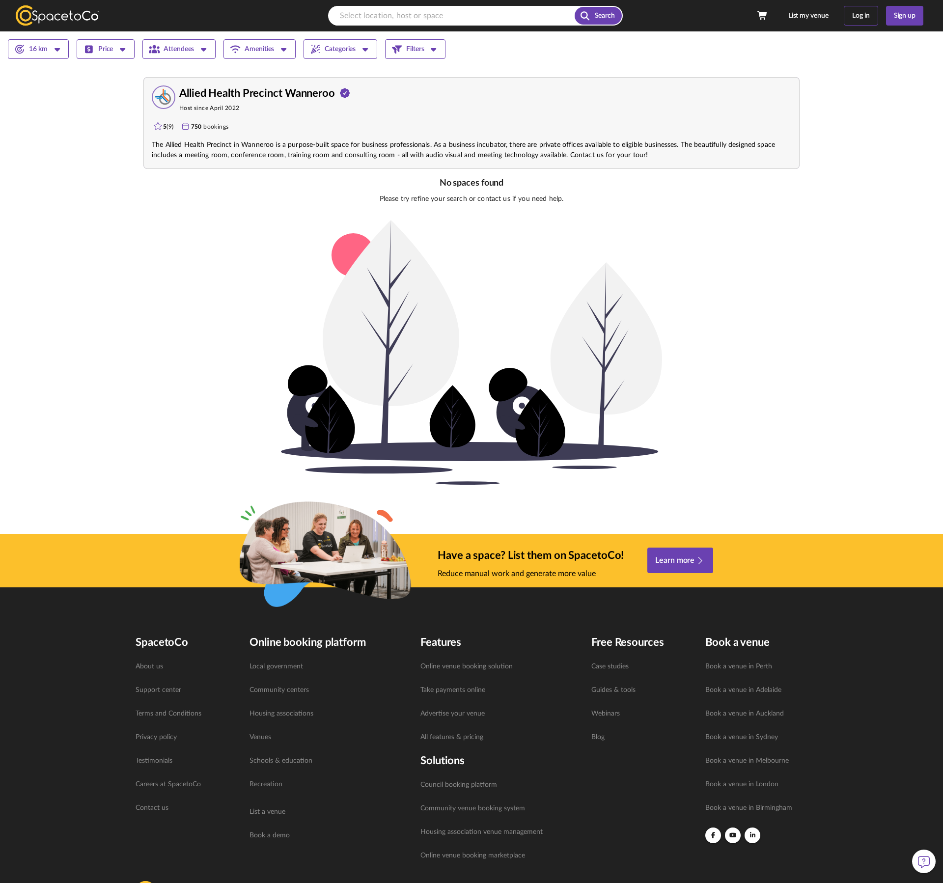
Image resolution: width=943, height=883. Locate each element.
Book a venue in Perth (738, 666)
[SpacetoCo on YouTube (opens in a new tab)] (733, 835)
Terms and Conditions (168, 713)
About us (149, 666)
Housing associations (281, 713)
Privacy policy (156, 737)
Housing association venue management (481, 831)
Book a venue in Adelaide (743, 690)
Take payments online (452, 690)
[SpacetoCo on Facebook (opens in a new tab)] (713, 835)
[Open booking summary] (762, 15)
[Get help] (924, 861)
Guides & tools (613, 690)
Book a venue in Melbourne (747, 760)
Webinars (605, 713)
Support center (158, 690)
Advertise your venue (452, 713)
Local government (276, 666)
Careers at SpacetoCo (168, 784)
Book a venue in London (741, 784)
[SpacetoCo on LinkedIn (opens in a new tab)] (752, 835)
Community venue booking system (472, 808)
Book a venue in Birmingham (748, 807)
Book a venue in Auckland (744, 713)
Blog (598, 737)
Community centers (279, 690)
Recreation (266, 784)
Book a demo (270, 835)
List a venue (267, 811)
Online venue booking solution (466, 666)
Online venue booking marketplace (472, 855)
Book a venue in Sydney (741, 737)
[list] (187, 737)
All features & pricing (451, 737)
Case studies (610, 666)
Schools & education (281, 760)
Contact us (152, 807)
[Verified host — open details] (345, 93)
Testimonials (154, 760)
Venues (260, 737)
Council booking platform (458, 784)
